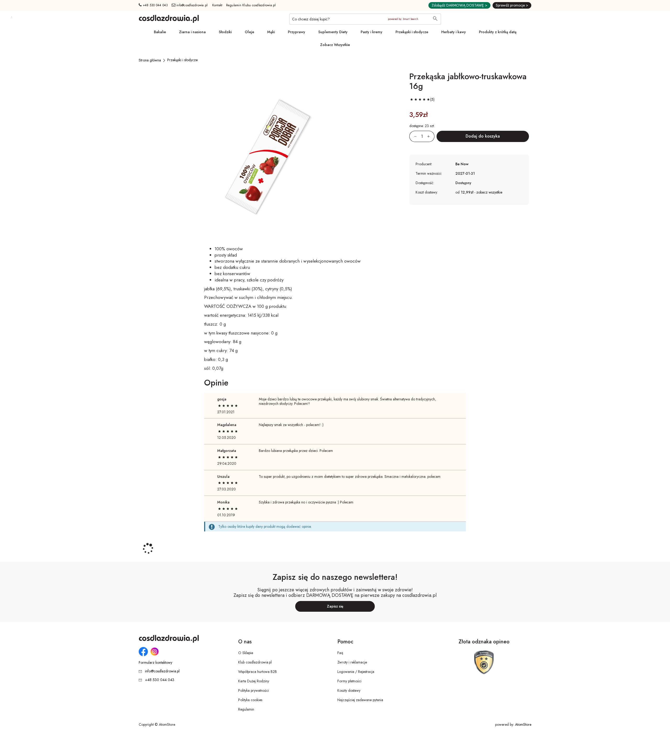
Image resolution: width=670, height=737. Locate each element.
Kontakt (217, 5)
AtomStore (523, 724)
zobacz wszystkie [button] (489, 192)
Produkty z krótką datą (497, 32)
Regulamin (246, 709)
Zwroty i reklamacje (352, 662)
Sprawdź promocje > (512, 5)
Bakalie (160, 32)
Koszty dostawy (348, 690)
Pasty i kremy (371, 32)
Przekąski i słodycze (411, 32)
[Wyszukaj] (435, 19)
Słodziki (225, 32)
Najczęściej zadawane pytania (360, 699)
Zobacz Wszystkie (335, 44)
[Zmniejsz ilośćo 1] (413, 136)
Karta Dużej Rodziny (253, 681)
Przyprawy (296, 32)
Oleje (249, 32)
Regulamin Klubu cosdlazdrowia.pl (251, 5)
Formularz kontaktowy (155, 662)
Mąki (271, 32)
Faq (340, 652)
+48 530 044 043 (155, 5)
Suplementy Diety (333, 32)
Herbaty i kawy (453, 32)
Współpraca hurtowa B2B (257, 671)
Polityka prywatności (253, 690)
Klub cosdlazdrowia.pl (255, 662)
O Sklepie (245, 652)
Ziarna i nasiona (192, 32)
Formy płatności (349, 681)
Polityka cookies (250, 699)
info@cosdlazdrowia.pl (191, 5)
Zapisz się (335, 606)
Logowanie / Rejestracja (355, 671)
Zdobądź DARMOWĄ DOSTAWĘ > (459, 5)
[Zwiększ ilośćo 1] (430, 136)
